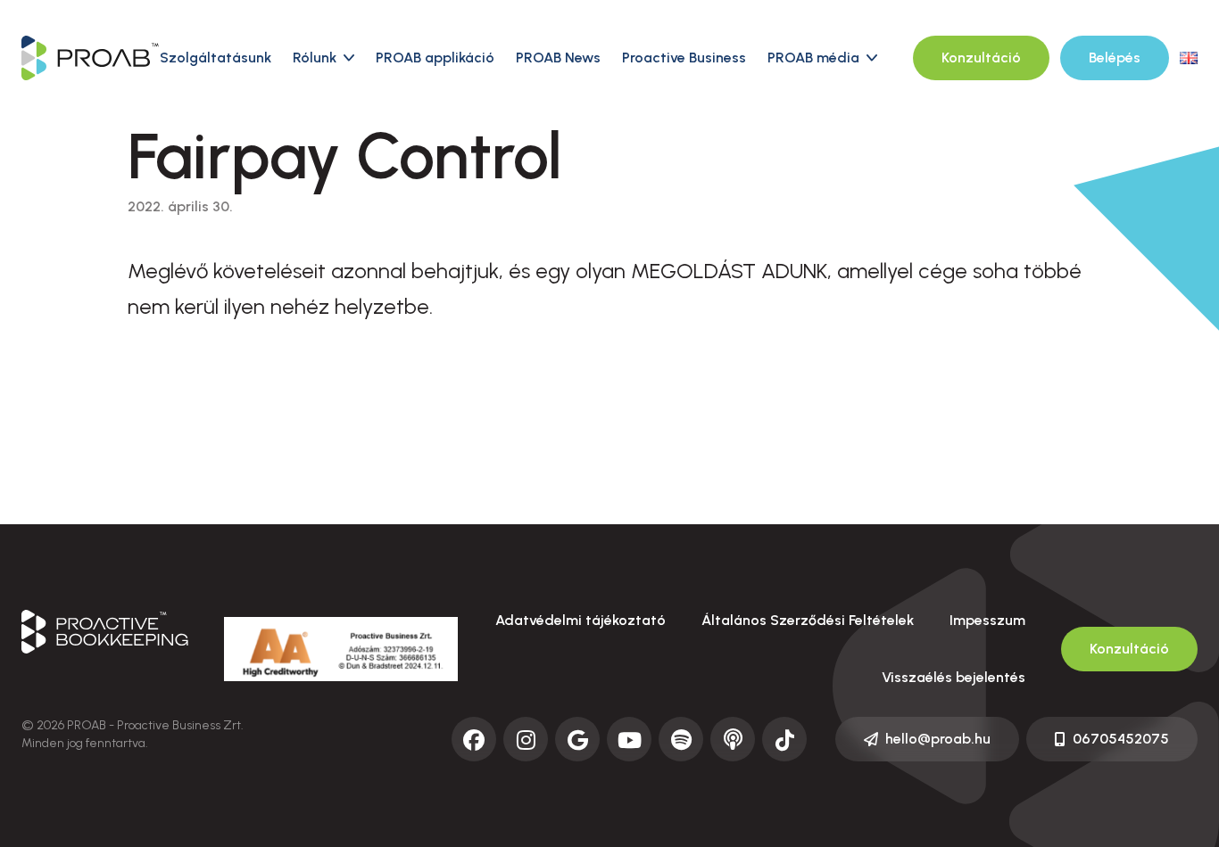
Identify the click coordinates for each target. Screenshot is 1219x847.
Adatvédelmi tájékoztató (580, 620)
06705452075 (1121, 738)
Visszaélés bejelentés (953, 677)
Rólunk (314, 57)
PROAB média (813, 57)
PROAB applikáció (435, 57)
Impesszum (987, 620)
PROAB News (558, 57)
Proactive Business (684, 57)
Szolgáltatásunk (215, 57)
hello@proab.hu (938, 738)
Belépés (1114, 57)
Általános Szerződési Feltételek (807, 620)
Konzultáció (981, 57)
